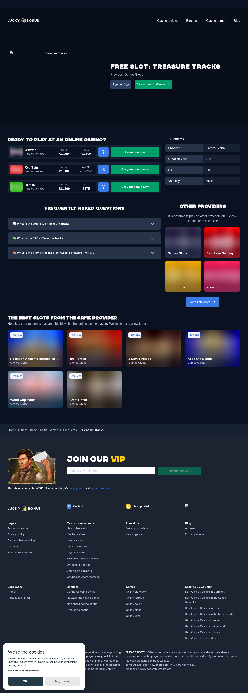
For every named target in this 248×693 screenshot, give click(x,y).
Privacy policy (77, 488)
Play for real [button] (151, 84)
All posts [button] (190, 528)
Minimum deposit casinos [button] (82, 558)
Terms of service (99, 488)
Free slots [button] (70, 430)
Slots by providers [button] (137, 528)
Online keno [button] (133, 615)
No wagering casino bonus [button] (83, 597)
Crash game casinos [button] (79, 570)
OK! (25, 681)
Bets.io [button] (30, 185)
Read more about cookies (23, 670)
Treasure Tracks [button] (93, 430)
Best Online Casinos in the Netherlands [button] (209, 613)
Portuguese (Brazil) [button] (19, 597)
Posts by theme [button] (194, 534)
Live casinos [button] (74, 540)
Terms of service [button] (18, 528)
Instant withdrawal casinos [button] (83, 546)
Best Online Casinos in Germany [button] (205, 591)
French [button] (12, 591)
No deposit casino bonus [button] (82, 603)
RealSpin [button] (31, 167)
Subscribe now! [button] (177, 471)
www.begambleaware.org (155, 668)
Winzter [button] (30, 150)
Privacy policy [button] (16, 534)
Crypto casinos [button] (76, 552)
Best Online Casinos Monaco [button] (202, 638)
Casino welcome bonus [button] (81, 591)
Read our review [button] (34, 154)
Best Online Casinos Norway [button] (202, 632)
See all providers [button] (199, 301)
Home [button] (12, 430)
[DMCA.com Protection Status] (212, 508)
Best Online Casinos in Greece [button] (204, 607)
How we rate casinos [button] (20, 552)
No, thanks (62, 681)
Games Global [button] (134, 74)
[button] (23, 20)
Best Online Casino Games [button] (39, 430)
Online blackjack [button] (136, 591)
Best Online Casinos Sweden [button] (202, 620)
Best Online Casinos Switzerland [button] (205, 626)
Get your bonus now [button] (135, 151)
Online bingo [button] (133, 609)
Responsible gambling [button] (21, 540)
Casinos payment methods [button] (83, 576)
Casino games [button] (135, 534)
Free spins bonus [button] (77, 609)
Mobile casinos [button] (76, 534)
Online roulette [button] (135, 597)
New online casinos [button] (78, 528)
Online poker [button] (134, 603)
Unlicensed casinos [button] (78, 564)
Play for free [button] (120, 84)
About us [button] (13, 546)
